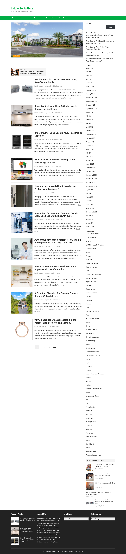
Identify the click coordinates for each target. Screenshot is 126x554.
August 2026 (90, 68)
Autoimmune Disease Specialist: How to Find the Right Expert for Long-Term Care (57, 241)
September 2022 (91, 219)
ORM (87, 400)
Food (87, 308)
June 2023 (89, 197)
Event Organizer (91, 293)
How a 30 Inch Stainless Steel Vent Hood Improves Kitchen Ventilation (55, 268)
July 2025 (89, 116)
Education (89, 285)
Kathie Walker (38, 86)
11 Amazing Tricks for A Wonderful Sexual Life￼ (102, 475)
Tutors (88, 448)
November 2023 (91, 179)
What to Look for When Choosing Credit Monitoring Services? (54, 161)
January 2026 (90, 94)
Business (23, 18)
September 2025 (91, 109)
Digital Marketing (91, 282)
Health (58, 246)
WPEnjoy (65, 551)
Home (88, 326)
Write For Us (63, 18)
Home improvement (92, 337)
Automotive (90, 252)
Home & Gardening (92, 330)
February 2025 (91, 134)
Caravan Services (92, 267)
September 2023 (91, 186)
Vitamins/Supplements (93, 455)
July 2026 (89, 72)
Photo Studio (90, 407)
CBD (87, 271)
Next (55, 347)
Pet (87, 403)
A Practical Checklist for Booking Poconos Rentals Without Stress (56, 294)
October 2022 (90, 216)
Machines (89, 381)
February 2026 (91, 90)
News (53, 18)
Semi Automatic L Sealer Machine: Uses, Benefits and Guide (104, 502)
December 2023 (91, 175)
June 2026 (89, 75)
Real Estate (90, 418)
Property (89, 414)
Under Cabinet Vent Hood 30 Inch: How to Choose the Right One (55, 107)
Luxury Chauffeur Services (95, 374)
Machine (88, 378)
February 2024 (91, 168)
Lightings (89, 370)
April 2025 (89, 127)
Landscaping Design (93, 355)
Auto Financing (91, 249)
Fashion (56, 326)
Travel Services (91, 444)
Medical (88, 385)
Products (89, 411)
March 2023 (90, 208)
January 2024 (90, 171)
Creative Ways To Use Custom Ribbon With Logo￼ (104, 465)
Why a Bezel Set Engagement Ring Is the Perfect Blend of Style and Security (55, 321)
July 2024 (89, 153)
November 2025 (91, 101)
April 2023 (89, 204)
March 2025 (90, 131)
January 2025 (90, 138)
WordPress (79, 551)
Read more (67, 98)
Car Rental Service (92, 263)
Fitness (88, 304)
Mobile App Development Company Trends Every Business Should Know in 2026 (56, 214)
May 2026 (89, 79)
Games (88, 315)
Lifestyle (45, 18)
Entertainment (90, 289)
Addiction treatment (92, 234)
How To (15, 18)
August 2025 (90, 112)
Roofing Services (91, 422)
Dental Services (91, 278)
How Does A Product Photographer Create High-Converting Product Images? (32, 73)
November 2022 (91, 212)
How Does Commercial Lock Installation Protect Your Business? (55, 188)
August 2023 (90, 190)
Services (89, 426)
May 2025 (89, 123)
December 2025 (91, 98)
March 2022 (90, 227)
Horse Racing (90, 341)
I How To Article (22, 8)
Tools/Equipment (91, 437)
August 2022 (90, 223)
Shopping (89, 429)
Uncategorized (91, 451)
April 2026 (89, 83)
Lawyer (88, 359)
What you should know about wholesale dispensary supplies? (98, 493)
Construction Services (93, 274)
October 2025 (90, 105)
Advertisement (91, 237)
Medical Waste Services (94, 389)
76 (49, 347)
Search (88, 24)
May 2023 (89, 201)
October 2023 (90, 182)
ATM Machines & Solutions (95, 245)
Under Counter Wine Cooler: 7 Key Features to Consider (27, 539)
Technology (59, 219)
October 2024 (90, 142)
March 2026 (90, 87)
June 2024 (89, 157)
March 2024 (90, 164)
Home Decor (34, 18)
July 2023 (89, 193)
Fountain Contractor (92, 311)
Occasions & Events (92, 396)
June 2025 (89, 120)
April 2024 (89, 160)
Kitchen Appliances (92, 352)
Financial (58, 166)
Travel (88, 440)
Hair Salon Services (92, 319)
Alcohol (88, 241)
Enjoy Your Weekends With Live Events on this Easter (105, 484)
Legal (87, 363)
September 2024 (91, 146)
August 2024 (90, 149)
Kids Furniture (90, 348)
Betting (88, 256)
